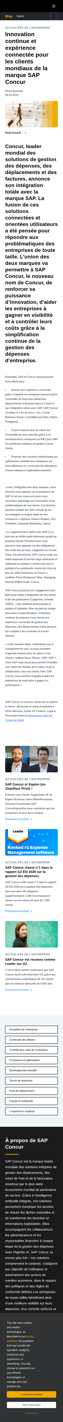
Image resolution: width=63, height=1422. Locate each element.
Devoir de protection (20, 1080)
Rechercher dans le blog (49, 16)
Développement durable (23, 1070)
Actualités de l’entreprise (23, 1029)
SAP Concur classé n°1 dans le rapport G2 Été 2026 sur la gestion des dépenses (29, 872)
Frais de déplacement (21, 1090)
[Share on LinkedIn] (37, 133)
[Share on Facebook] (31, 133)
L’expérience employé (22, 1111)
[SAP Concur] (20, 6)
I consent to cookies (31, 1394)
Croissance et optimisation (24, 1060)
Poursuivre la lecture (17, 819)
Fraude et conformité (21, 1101)
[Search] (54, 16)
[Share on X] (25, 132)
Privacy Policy (31, 1413)
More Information (32, 1405)
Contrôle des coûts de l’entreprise (28, 1050)
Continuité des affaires (22, 1039)
